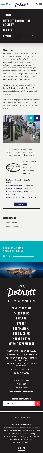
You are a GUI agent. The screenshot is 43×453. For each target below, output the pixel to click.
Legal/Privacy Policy (21, 442)
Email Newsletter (21, 399)
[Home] (21, 4)
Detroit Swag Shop (21, 369)
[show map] (31, 118)
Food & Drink (21, 333)
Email (19, 204)
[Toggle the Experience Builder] (3, 4)
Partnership (13, 355)
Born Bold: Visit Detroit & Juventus (21, 365)
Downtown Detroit (14, 186)
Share (6, 29)
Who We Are (30, 355)
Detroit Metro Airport (15, 197)
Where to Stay (21, 338)
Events (21, 323)
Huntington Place (14, 189)
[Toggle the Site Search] (37, 4)
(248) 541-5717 (29, 173)
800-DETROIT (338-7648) (21, 391)
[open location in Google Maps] (13, 167)
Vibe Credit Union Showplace (19, 191)
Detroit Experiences (21, 343)
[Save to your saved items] (37, 118)
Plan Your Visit (22, 308)
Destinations (21, 328)
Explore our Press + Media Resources (21, 359)
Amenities (9, 218)
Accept (21, 448)
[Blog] (7, 4)
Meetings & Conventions (21, 351)
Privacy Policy (26, 417)
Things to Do (21, 313)
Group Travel (22, 373)
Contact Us (15, 417)
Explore (21, 318)
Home (8, 15)
